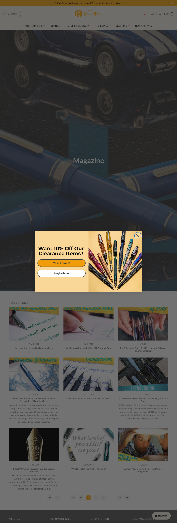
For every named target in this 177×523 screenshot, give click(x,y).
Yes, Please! (61, 263)
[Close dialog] (137, 235)
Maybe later (61, 273)
